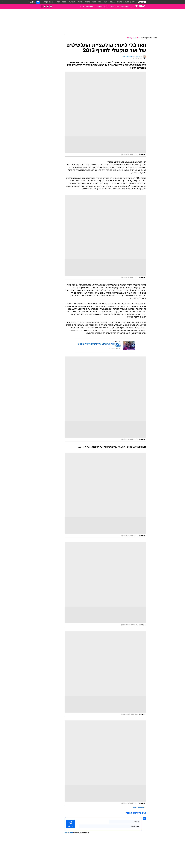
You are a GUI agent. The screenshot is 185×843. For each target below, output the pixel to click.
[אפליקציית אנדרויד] (51, 6)
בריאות (87, 2)
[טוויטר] (45, 6)
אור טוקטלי (136, 807)
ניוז (131, 6)
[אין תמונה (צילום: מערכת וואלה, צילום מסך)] (105, 114)
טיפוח (111, 6)
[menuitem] (133, 2)
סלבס (106, 2)
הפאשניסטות (125, 6)
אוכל (94, 2)
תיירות (80, 2)
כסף (99, 2)
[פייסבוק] (42, 6)
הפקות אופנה (93, 6)
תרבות (112, 2)
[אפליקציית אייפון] (48, 6)
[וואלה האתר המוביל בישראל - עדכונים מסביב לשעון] (142, 2)
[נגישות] (3, 2)
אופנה (64, 2)
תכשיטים (143, 807)
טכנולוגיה (72, 2)
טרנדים (117, 6)
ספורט (127, 2)
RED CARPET (103, 6)
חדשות (134, 2)
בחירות (119, 2)
